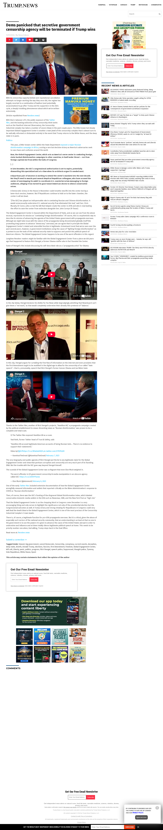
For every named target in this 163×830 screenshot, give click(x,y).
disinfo (19, 547)
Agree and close (141, 817)
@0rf (20, 451)
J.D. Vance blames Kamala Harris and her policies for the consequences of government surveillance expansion (130, 108)
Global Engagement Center (84, 547)
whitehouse (143, 5)
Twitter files (24, 486)
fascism (46, 547)
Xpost (33, 552)
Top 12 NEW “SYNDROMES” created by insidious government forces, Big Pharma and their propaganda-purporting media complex (131, 258)
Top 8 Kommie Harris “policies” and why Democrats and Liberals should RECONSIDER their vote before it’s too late (133, 144)
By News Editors (122, 128)
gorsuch (123, 5)
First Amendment (58, 547)
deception (92, 544)
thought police (80, 549)
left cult (9, 549)
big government (32, 544)
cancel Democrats (46, 544)
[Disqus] (51, 699)
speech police (57, 549)
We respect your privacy (70, 807)
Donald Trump (28, 547)
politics (28, 549)
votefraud (113, 5)
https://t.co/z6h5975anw (29, 477)
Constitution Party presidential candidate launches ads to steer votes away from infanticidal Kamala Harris (132, 152)
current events (81, 544)
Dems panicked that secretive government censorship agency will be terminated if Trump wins (132, 161)
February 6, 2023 (39, 481)
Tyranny (90, 549)
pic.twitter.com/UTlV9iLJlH (53, 451)
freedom (69, 547)
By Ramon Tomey (123, 102)
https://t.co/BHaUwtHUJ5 (33, 451)
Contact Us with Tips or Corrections (81, 816)
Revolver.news (33, 116)
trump (133, 5)
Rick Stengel (45, 549)
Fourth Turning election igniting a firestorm (125, 225)
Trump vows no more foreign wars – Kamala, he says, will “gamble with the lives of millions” (130, 240)
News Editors (23, 35)
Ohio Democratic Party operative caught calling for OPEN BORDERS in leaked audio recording (130, 99)
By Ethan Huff (121, 138)
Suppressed (68, 549)
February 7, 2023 (52, 456)
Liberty (16, 549)
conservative (156, 5)
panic (22, 549)
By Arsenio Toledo (123, 119)
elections (38, 547)
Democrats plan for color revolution (123, 232)
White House (25, 552)
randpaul (102, 5)
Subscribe (129, 827)
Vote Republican (12, 552)
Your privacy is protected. (17, 586)
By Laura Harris (122, 111)
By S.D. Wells (121, 94)
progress (35, 549)
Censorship (59, 544)
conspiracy (69, 544)
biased (22, 544)
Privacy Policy (81, 822)
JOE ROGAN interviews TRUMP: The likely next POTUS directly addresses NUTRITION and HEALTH (132, 249)
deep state (10, 547)
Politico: (9, 140)
